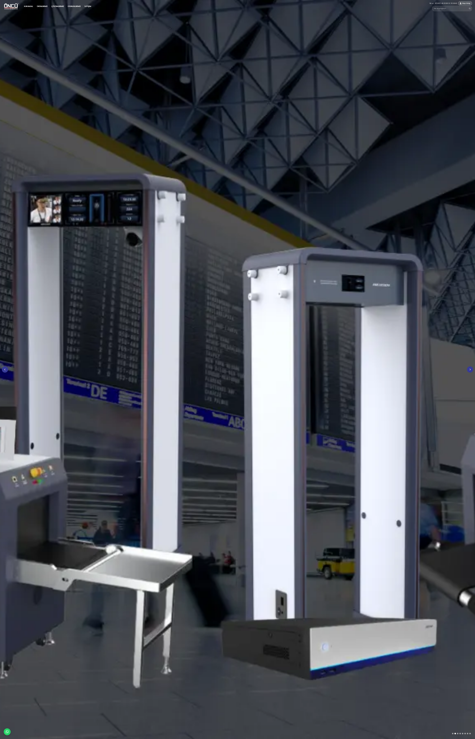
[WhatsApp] (7, 731)
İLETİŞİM (88, 6)
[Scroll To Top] (471, 736)
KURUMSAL (28, 6)
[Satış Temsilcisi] (7, 731)
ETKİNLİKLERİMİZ (74, 6)
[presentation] (5, 369)
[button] (452, 733)
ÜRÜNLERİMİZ (42, 6)
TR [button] (430, 3)
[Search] (470, 8)
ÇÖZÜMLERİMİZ (57, 6)
